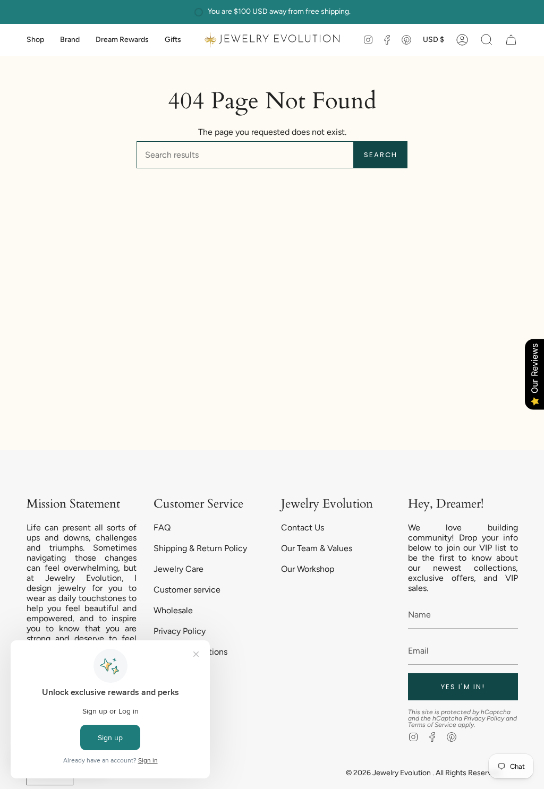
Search (380, 155)
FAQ (162, 527)
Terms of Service (432, 724)
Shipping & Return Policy (200, 548)
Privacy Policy (180, 631)
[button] (35, 40)
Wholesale (173, 610)
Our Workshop (307, 569)
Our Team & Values (316, 548)
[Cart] (511, 40)
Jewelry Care (178, 569)
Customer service (187, 590)
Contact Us (302, 527)
